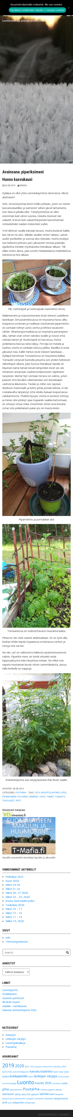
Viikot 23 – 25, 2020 (17, 897)
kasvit (55, 1072)
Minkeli (23, 185)
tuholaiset (8, 800)
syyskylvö (35, 1094)
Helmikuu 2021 (14, 876)
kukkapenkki (19, 1076)
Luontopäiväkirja (15, 1043)
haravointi (47, 1066)
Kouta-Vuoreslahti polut (19, 901)
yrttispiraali (30, 1102)
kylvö (30, 1076)
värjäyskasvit (61, 1098)
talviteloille (20, 1098)
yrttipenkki (18, 1102)
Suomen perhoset (13, 998)
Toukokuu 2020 (14, 905)
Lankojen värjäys (15, 1039)
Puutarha (21, 792)
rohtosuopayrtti (47, 1089)
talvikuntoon (8, 1098)
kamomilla (7, 1072)
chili (32, 1066)
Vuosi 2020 (12, 881)
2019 (37, 792)
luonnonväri (63, 1076)
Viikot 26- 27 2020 (16, 892)
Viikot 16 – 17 (13, 909)
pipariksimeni (9, 796)
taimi (52, 1094)
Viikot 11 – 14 (13, 917)
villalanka (48, 1098)
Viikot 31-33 (12, 889)
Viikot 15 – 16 (13, 913)
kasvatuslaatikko (50, 792)
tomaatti (60, 796)
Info (7, 937)
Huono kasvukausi (17, 179)
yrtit (18, 800)
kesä (63, 792)
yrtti (10, 1102)
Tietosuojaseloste (16, 941)
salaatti (58, 1089)
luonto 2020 (43, 1083)
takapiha (59, 1094)
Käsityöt (10, 1035)
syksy (43, 796)
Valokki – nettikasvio (14, 1006)
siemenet (33, 796)
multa (64, 1083)
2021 (27, 1066)
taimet (50, 796)
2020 (19, 1065)
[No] (68, 7)
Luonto (25, 1082)
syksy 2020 (25, 1094)
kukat (66, 1072)
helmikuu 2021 (59, 1066)
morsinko (56, 1083)
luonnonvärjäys (9, 1083)
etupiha (38, 1066)
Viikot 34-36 (12, 884)
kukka (5, 1076)
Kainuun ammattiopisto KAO (19, 1010)
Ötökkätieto (9, 994)
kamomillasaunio (21, 1072)
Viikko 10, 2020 (14, 921)
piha (5, 1089)
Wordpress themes (54, 1114)
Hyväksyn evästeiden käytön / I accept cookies (37, 10)
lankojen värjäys (45, 1076)
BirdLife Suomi (11, 1002)
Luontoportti (10, 990)
